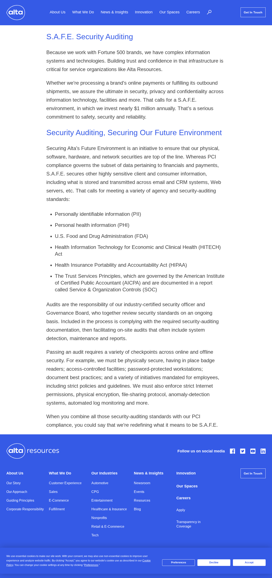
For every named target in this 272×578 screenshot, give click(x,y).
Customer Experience (65, 483)
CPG (95, 492)
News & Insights (114, 12)
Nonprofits (99, 518)
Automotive (99, 483)
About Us (57, 12)
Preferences (178, 562)
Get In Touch (253, 12)
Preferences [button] (91, 565)
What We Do (83, 12)
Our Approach (16, 492)
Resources (142, 500)
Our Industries (104, 473)
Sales (53, 492)
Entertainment (101, 500)
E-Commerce (59, 500)
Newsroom (142, 483)
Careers (193, 12)
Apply (180, 510)
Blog (137, 509)
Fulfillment (57, 509)
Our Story (13, 483)
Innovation (144, 12)
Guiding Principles (20, 500)
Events (139, 492)
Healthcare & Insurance (109, 509)
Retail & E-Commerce (107, 526)
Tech (95, 535)
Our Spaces (169, 12)
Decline (213, 562)
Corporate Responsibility (25, 509)
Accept (249, 562)
